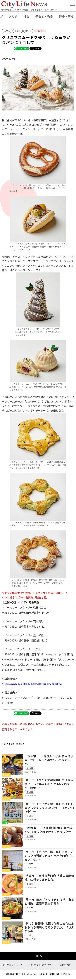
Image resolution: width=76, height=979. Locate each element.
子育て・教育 (44, 16)
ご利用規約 (64, 965)
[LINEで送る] (21, 48)
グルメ (12, 16)
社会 (26, 16)
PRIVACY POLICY (13, 965)
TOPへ (38, 956)
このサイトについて (40, 965)
